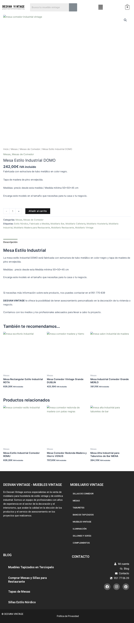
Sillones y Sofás (82, 536)
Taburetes (78, 507)
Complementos (81, 543)
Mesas (14, 149)
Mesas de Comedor (30, 149)
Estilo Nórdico (21, 223)
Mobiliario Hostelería (97, 223)
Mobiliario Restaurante (62, 227)
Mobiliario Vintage (84, 227)
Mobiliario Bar (57, 223)
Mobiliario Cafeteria (75, 223)
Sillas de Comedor (83, 493)
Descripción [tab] (10, 242)
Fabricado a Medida (39, 223)
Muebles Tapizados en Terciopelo (31, 567)
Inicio (6, 149)
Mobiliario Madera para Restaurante (32, 227)
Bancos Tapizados (83, 514)
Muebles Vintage (82, 522)
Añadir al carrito (38, 211)
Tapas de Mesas (19, 591)
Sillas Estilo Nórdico (22, 602)
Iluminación (79, 529)
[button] (100, 7)
